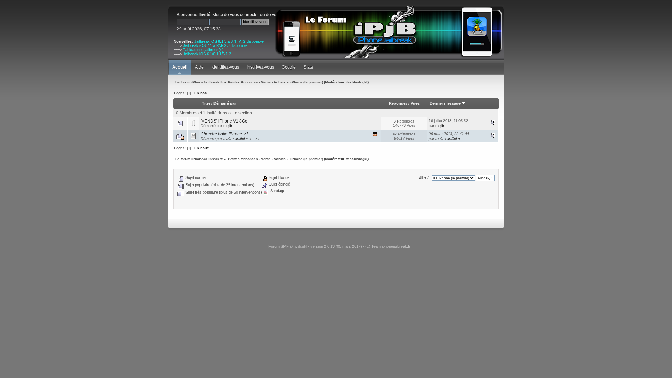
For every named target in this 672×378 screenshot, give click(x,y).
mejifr (227, 126)
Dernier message (446, 103)
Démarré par (225, 103)
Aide (199, 67)
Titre (206, 103)
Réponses (398, 103)
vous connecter (244, 14)
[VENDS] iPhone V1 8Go (224, 121)
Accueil (179, 67)
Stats (308, 67)
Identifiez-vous (225, 67)
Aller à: (424, 178)
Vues (415, 103)
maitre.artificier (235, 138)
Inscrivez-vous (260, 67)
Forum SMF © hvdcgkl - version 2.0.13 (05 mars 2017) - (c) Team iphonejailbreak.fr (339, 246)
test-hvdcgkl (357, 82)
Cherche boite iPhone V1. (225, 134)
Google (289, 67)
